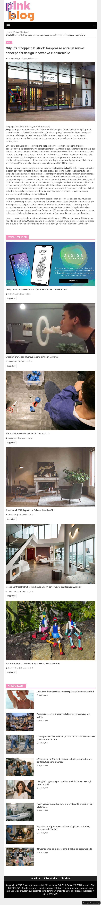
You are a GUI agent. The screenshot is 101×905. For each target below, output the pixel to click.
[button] (94, 25)
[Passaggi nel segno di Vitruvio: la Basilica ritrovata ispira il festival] (20, 722)
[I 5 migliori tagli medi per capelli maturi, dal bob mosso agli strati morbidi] (20, 789)
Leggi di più (11, 298)
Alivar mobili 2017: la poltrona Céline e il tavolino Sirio (30, 510)
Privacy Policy (50, 878)
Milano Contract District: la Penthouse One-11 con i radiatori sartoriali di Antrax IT (44, 587)
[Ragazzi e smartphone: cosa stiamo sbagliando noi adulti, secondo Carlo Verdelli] (20, 834)
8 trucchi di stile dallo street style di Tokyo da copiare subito (64, 849)
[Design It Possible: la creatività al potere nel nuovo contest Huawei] (50, 264)
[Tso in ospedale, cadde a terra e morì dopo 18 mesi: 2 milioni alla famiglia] (20, 812)
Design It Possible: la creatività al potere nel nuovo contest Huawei (36, 289)
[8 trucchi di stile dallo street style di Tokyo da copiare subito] (20, 857)
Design (9, 42)
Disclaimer (66, 878)
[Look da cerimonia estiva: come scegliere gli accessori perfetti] (20, 699)
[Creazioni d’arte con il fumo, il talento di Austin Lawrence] (50, 328)
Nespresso (11, 129)
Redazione (35, 878)
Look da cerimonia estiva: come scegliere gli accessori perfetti (65, 691)
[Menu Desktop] (8, 25)
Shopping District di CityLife (66, 129)
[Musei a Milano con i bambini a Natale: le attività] (50, 400)
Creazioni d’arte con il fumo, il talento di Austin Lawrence (32, 357)
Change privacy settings (91, 903)
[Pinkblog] (20, 10)
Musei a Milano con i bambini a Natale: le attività (28, 433)
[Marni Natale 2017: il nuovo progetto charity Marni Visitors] (50, 630)
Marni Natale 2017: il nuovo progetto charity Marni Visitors (33, 663)
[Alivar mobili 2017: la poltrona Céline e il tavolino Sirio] (50, 477)
